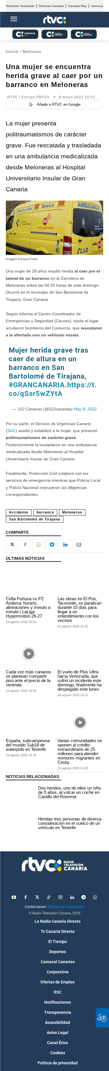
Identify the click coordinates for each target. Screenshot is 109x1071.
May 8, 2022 (85, 409)
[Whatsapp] (95, 897)
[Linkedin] (65, 545)
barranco (45, 512)
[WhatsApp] (38, 545)
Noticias (32, 51)
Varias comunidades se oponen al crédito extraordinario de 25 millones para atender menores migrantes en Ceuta (80, 751)
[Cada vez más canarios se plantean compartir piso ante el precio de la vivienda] (29, 654)
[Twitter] (37, 897)
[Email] (78, 545)
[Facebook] (25, 545)
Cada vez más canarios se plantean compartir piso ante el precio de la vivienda (28, 678)
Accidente (18, 512)
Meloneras (72, 512)
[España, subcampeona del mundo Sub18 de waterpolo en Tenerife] (29, 722)
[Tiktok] (48, 897)
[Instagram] (60, 897)
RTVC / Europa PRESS (28, 97)
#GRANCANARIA (37, 385)
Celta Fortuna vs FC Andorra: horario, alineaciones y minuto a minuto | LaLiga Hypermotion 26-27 (28, 607)
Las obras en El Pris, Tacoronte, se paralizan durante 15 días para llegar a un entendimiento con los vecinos (79, 609)
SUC (11, 430)
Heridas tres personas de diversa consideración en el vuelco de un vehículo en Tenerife (69, 823)
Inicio (12, 51)
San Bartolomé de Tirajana (34, 519)
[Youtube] (14, 897)
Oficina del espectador (65, 907)
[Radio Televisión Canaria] (54, 864)
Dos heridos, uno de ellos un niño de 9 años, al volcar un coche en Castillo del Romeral (69, 792)
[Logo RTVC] (54, 19)
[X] (11, 545)
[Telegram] (52, 545)
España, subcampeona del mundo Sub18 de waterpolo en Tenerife (28, 745)
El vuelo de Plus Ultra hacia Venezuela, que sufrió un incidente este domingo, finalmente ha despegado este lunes (79, 680)
